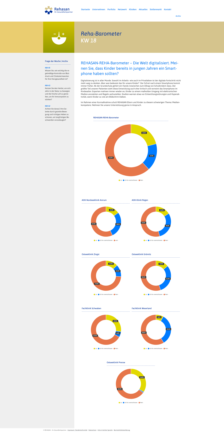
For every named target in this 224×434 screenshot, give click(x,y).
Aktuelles (143, 9)
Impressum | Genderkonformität (77, 430)
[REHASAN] (58, 9)
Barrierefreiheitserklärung (122, 430)
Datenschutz (92, 430)
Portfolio (111, 9)
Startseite (85, 9)
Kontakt (167, 9)
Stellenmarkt (156, 9)
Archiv (178, 16)
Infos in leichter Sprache (105, 430)
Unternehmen (98, 9)
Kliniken (132, 9)
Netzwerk (122, 9)
